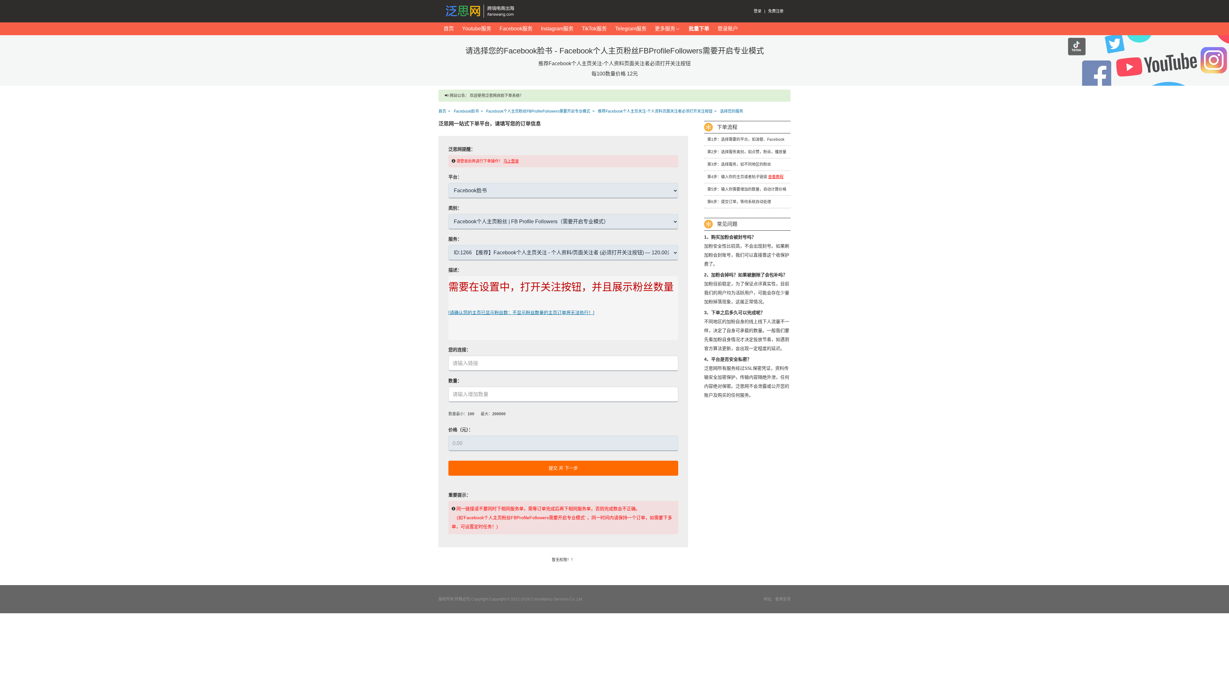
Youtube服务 (476, 28)
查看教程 (775, 177)
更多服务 (665, 28)
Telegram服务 (631, 28)
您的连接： (459, 349)
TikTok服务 (594, 28)
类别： (455, 207)
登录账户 (728, 28)
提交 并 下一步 (563, 468)
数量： (455, 380)
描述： (455, 270)
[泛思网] (481, 11)
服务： (455, 239)
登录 (757, 11)
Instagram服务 (557, 28)
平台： (455, 176)
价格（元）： (460, 429)
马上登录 (511, 161)
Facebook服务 (516, 28)
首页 (449, 28)
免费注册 (775, 11)
